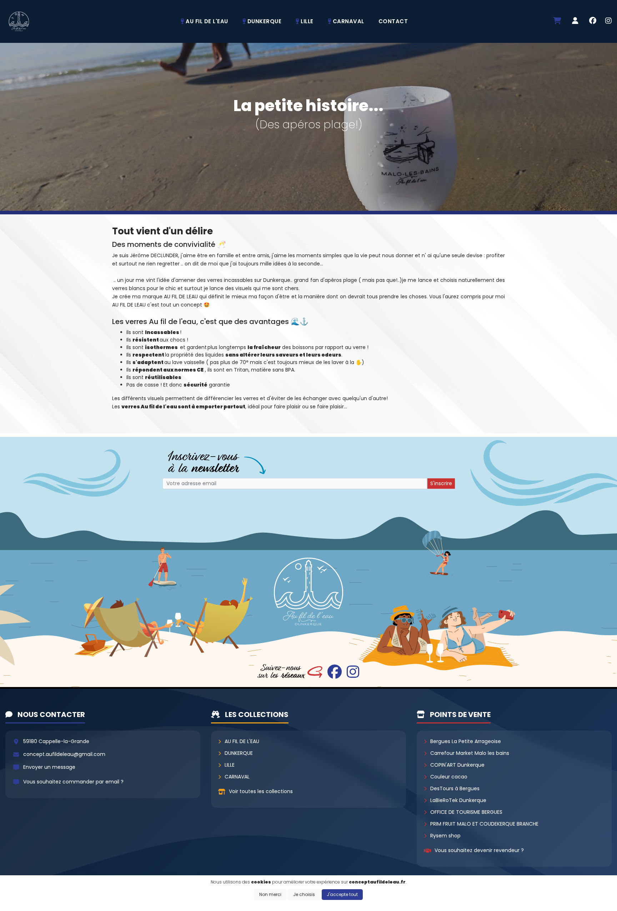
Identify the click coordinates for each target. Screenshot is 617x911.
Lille (230, 764)
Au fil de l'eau (242, 741)
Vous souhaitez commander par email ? (73, 781)
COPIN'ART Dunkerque (457, 764)
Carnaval (237, 776)
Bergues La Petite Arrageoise (465, 741)
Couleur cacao (448, 776)
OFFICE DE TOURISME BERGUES (466, 812)
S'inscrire (441, 483)
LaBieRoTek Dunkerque (458, 800)
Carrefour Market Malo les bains (469, 753)
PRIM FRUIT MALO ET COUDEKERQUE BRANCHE (484, 823)
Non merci (270, 894)
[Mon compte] (575, 21)
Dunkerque (239, 753)
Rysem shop (445, 835)
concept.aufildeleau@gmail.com (64, 754)
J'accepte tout (342, 894)
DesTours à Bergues (455, 788)
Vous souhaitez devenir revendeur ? (479, 850)
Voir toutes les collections (261, 791)
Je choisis (304, 894)
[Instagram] (608, 21)
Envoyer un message (49, 767)
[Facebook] (592, 21)
